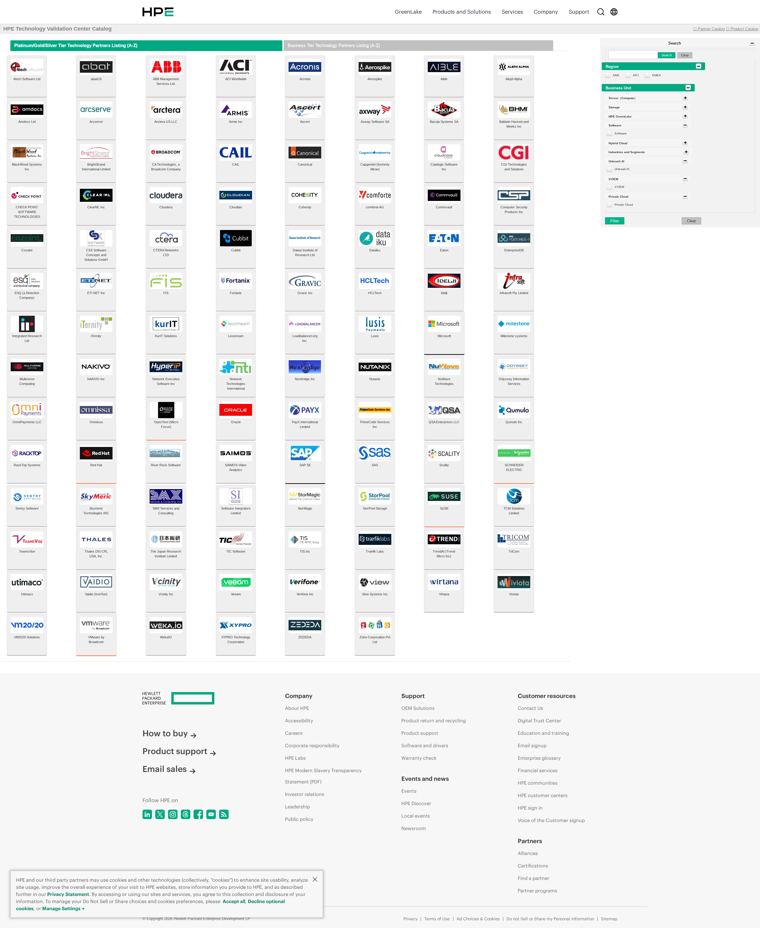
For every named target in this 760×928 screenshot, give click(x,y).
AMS (616, 75)
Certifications (533, 866)
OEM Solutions (418, 708)
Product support (174, 751)
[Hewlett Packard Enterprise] (157, 12)
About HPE (297, 708)
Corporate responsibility (312, 745)
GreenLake (408, 11)
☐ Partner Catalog (709, 29)
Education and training (543, 733)
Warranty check (418, 758)
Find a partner (533, 878)
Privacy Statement (68, 894)
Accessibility (299, 721)
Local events (415, 816)
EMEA (656, 75)
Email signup (532, 745)
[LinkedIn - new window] (147, 814)
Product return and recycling (433, 721)
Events (409, 791)
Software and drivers (424, 745)
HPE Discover (416, 803)
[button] (315, 880)
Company (546, 11)
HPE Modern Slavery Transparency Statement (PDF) (323, 776)
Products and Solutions (462, 11)
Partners (530, 841)
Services (512, 11)
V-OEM (619, 186)
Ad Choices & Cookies (478, 918)
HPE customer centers (543, 795)
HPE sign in (530, 808)
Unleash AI (622, 169)
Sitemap (609, 918)
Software (621, 133)
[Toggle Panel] (752, 43)
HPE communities (538, 783)
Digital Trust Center (539, 721)
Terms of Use (437, 918)
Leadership (297, 807)
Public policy (299, 819)
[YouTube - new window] (211, 814)
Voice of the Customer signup (551, 820)
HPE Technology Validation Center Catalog (57, 29)
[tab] (146, 45)
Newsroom (413, 828)
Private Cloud (624, 204)
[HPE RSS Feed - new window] (224, 814)
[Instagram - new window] (173, 814)
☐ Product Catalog (742, 29)
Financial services (538, 770)
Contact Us (530, 708)
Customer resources (547, 695)
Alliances (528, 853)
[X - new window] (160, 814)
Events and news (425, 778)
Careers (294, 733)
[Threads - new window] (185, 814)
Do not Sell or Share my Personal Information (550, 918)
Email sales (164, 769)
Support (579, 11)
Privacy (410, 918)
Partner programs (537, 891)
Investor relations (304, 794)
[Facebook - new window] (198, 814)
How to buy (165, 733)
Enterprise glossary (539, 758)
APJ (636, 75)
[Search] (600, 12)
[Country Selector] (614, 12)
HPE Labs (295, 758)
